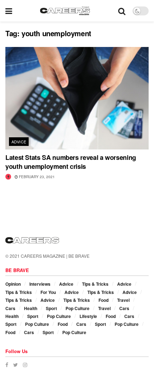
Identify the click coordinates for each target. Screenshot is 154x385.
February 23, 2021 (36, 176)
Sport (51, 308)
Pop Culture (78, 308)
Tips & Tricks (95, 284)
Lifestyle (88, 316)
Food (103, 300)
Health (30, 308)
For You (48, 292)
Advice (19, 141)
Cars (10, 308)
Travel (123, 300)
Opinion (13, 284)
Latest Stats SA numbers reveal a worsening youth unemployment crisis (70, 162)
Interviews (39, 284)
